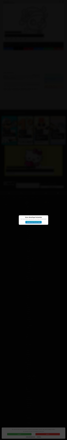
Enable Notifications (33, 222)
